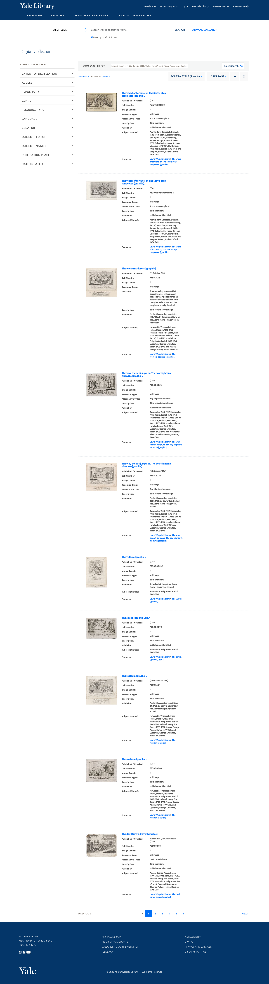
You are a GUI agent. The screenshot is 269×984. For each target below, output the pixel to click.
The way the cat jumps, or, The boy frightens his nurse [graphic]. (146, 374)
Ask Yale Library (200, 6)
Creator (28, 128)
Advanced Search (204, 29)
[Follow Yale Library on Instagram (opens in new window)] (24, 952)
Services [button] (56, 15)
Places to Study (241, 6)
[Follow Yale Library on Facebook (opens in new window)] (20, 952)
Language (29, 119)
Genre (26, 101)
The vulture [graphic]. (134, 557)
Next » (106, 76)
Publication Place (36, 155)
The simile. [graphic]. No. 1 (136, 617)
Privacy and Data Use (198, 947)
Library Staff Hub (195, 952)
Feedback (107, 952)
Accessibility (193, 937)
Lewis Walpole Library (160, 159)
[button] (180, 30)
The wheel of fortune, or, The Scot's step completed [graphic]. (144, 94)
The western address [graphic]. (139, 268)
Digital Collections (36, 51)
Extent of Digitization (39, 73)
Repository (30, 92)
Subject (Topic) (33, 137)
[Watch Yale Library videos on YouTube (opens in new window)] (28, 952)
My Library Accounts (115, 942)
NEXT (245, 913)
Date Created (32, 164)
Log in (185, 6)
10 (216, 76)
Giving (189, 942)
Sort (185, 76)
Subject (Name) (34, 146)
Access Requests (168, 6)
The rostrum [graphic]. (134, 676)
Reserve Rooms (221, 6)
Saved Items (149, 6)
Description (99, 37)
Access (27, 82)
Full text (113, 37)
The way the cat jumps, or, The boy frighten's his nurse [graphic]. (146, 465)
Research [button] (33, 15)
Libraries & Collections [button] (90, 15)
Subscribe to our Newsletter (120, 947)
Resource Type (33, 110)
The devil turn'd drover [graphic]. (140, 834)
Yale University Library (37, 6)
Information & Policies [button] (133, 15)
